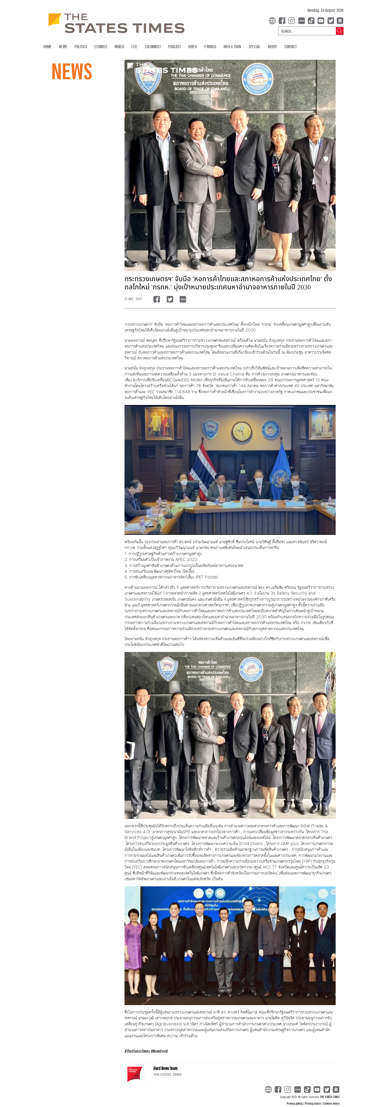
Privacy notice (313, 1103)
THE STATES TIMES (330, 1097)
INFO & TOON (232, 46)
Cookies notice (331, 1103)
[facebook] (283, 20)
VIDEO (192, 46)
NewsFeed (160, 1051)
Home (47, 46)
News (63, 46)
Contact (290, 46)
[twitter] (330, 20)
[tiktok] (312, 20)
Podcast (174, 46)
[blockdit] (339, 20)
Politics (81, 46)
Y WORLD (210, 46)
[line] (302, 20)
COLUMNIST (153, 46)
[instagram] (292, 20)
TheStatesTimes (138, 1051)
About (272, 46)
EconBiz (101, 46)
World (119, 46)
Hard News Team (165, 1068)
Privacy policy (295, 1103)
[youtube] (321, 20)
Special (254, 46)
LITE (134, 46)
